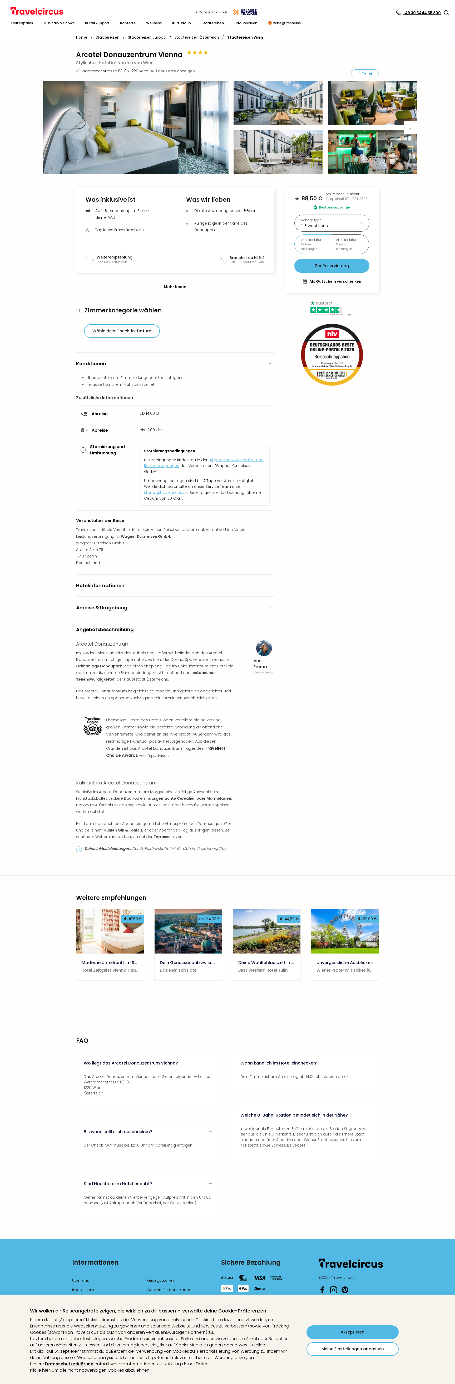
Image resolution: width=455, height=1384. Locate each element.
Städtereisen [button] (212, 23)
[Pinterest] (345, 1292)
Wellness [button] (154, 23)
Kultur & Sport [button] (97, 23)
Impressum (83, 1289)
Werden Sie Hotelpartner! (170, 1289)
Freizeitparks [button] (22, 23)
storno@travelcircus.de (166, 492)
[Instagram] (333, 1292)
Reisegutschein (161, 1280)
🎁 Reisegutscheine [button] (284, 23)
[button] (446, 12)
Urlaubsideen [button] (245, 23)
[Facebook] (322, 1292)
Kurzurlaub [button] (181, 23)
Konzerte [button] (128, 23)
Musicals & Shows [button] (59, 23)
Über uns (80, 1280)
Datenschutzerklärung (69, 1364)
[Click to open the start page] (351, 1267)
